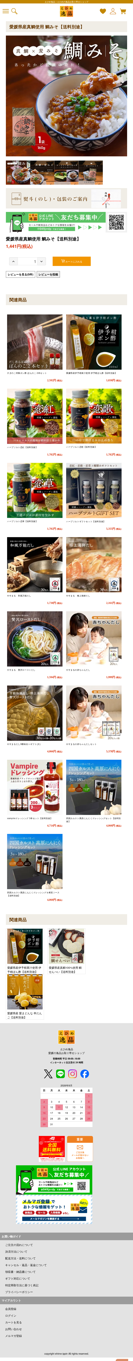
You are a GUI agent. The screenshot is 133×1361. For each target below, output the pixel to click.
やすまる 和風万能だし (19, 595)
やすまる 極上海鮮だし (78, 595)
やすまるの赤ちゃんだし (78, 669)
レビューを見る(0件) (20, 274)
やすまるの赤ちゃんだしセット (81, 743)
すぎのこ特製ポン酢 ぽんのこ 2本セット (27, 372)
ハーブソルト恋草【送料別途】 (22, 521)
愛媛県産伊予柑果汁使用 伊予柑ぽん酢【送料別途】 (91, 372)
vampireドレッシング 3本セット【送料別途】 (29, 818)
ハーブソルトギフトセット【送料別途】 (85, 521)
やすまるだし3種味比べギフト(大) (24, 743)
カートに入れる (73, 261)
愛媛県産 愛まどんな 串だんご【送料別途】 (24, 1015)
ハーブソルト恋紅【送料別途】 (22, 447)
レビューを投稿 (48, 274)
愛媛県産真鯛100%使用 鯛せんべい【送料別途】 (65, 970)
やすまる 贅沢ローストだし (21, 669)
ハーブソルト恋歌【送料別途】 (81, 446)
